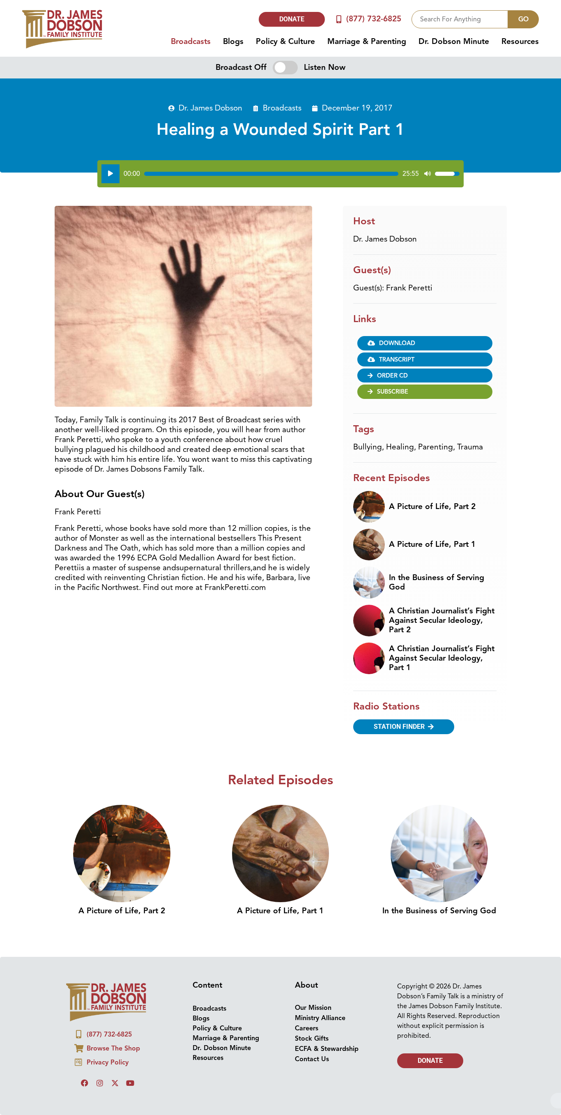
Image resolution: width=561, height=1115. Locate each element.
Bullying (367, 447)
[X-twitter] (115, 1083)
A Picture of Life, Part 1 (432, 544)
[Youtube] (130, 1083)
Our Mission (313, 1008)
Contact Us (312, 1059)
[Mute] (427, 174)
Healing (400, 447)
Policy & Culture (285, 41)
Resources (520, 41)
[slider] (271, 174)
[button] (424, 359)
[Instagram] (99, 1083)
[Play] (110, 173)
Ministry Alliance (320, 1018)
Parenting (435, 447)
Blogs (233, 41)
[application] (280, 173)
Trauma (470, 447)
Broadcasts (191, 41)
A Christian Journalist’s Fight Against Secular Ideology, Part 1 (441, 658)
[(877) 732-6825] (339, 19)
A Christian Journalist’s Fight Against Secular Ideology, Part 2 (441, 620)
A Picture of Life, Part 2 (432, 506)
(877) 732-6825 (373, 19)
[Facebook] (84, 1083)
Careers (306, 1028)
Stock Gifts (312, 1038)
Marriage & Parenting (366, 41)
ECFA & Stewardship (327, 1049)
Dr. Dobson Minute (453, 41)
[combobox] (460, 19)
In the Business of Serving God (436, 582)
